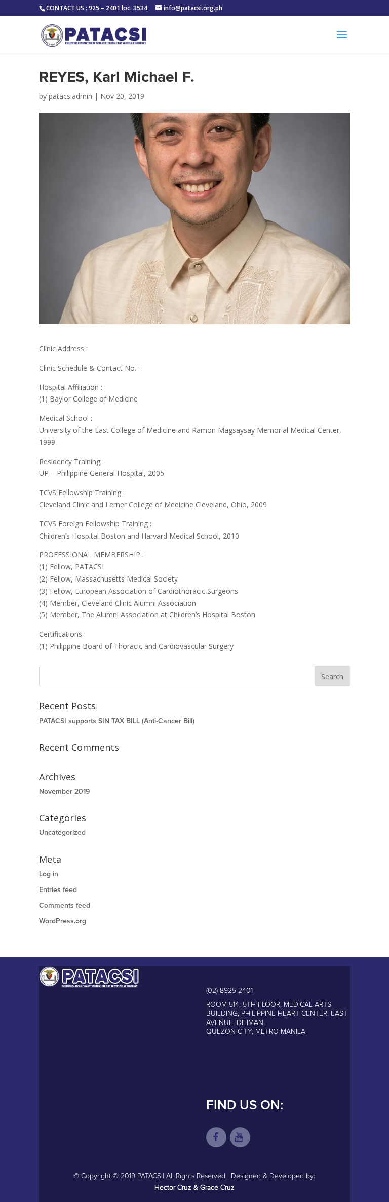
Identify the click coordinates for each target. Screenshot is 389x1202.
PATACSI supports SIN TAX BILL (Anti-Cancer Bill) (116, 721)
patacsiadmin (70, 96)
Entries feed (58, 890)
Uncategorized (62, 832)
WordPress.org (62, 921)
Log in (48, 874)
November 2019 (64, 791)
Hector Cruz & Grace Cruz (194, 1187)
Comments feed (64, 905)
